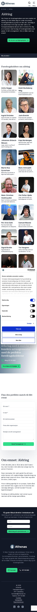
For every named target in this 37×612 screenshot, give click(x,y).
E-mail (5, 412)
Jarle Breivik (23, 115)
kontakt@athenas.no (18, 594)
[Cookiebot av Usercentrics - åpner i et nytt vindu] (27, 270)
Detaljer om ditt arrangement (12, 432)
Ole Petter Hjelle (25, 195)
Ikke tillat (18, 340)
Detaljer (29, 323)
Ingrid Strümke (7, 115)
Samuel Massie (24, 223)
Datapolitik (18, 600)
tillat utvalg (18, 334)
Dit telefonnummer (9, 419)
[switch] (32, 305)
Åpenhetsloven (19, 602)
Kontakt (13, 570)
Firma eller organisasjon (10, 425)
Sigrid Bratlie (6, 248)
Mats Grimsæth (24, 168)
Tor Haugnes (23, 248)
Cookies (18, 598)
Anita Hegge (6, 88)
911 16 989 (25, 570)
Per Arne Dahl (7, 223)
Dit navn (6, 406)
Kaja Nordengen (25, 140)
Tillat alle (18, 329)
